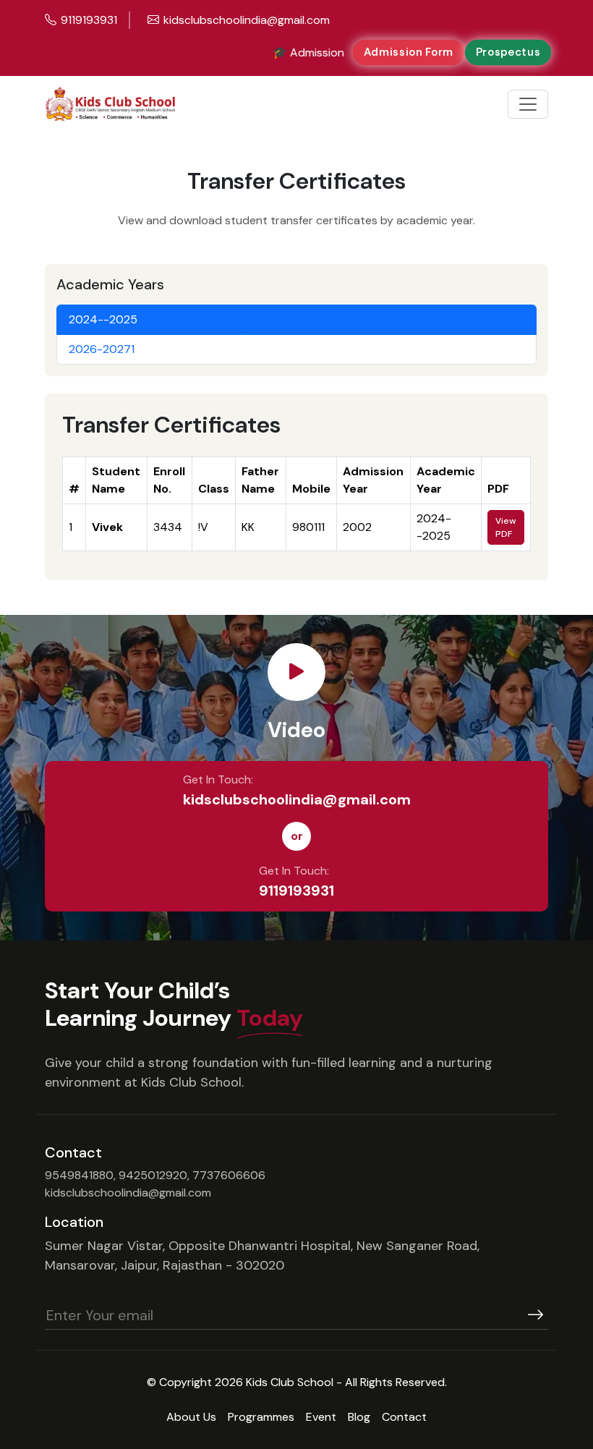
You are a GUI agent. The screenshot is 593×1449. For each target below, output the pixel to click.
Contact (404, 1416)
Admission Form (409, 52)
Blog (359, 1416)
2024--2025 (103, 319)
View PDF (505, 527)
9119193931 (296, 890)
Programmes (261, 1416)
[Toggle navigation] (528, 104)
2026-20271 (102, 349)
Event (321, 1416)
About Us (191, 1416)
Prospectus (508, 52)
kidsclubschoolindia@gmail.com (297, 799)
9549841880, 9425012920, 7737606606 (155, 1175)
